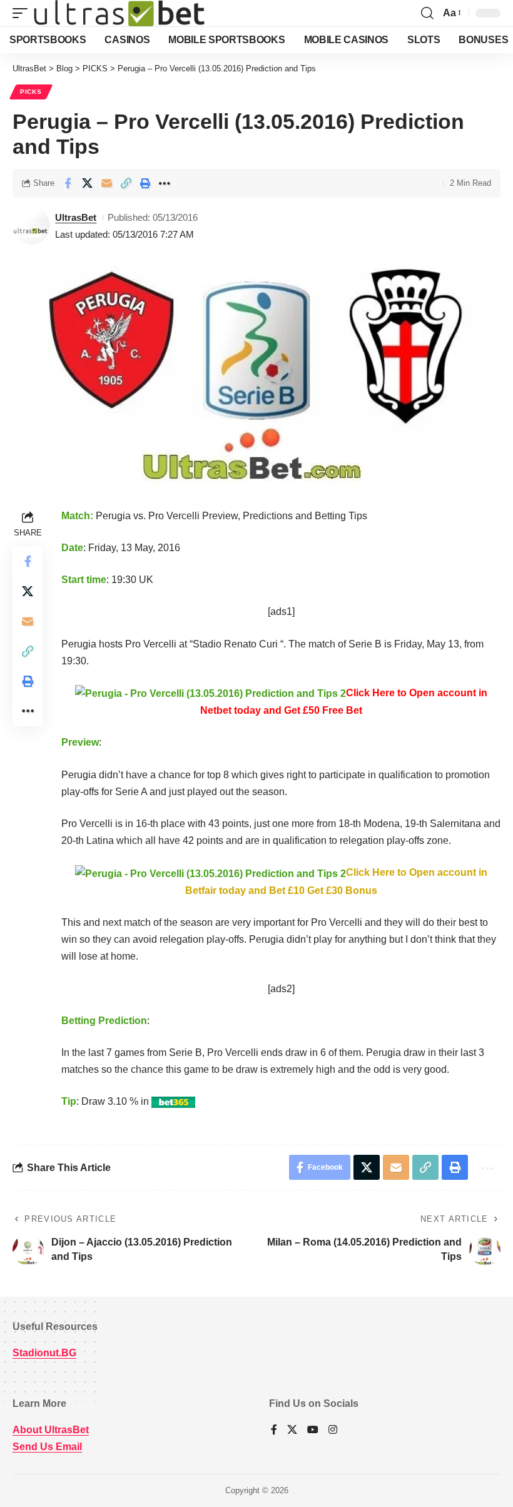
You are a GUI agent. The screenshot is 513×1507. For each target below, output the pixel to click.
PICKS (31, 91)
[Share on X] (87, 183)
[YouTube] (312, 1430)
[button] (23, 13)
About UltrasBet (51, 1429)
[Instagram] (333, 1430)
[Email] (106, 183)
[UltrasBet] (119, 13)
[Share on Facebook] (67, 183)
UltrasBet (75, 217)
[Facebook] (274, 1430)
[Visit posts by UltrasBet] (31, 226)
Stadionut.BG (44, 1352)
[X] (292, 1430)
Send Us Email (47, 1446)
